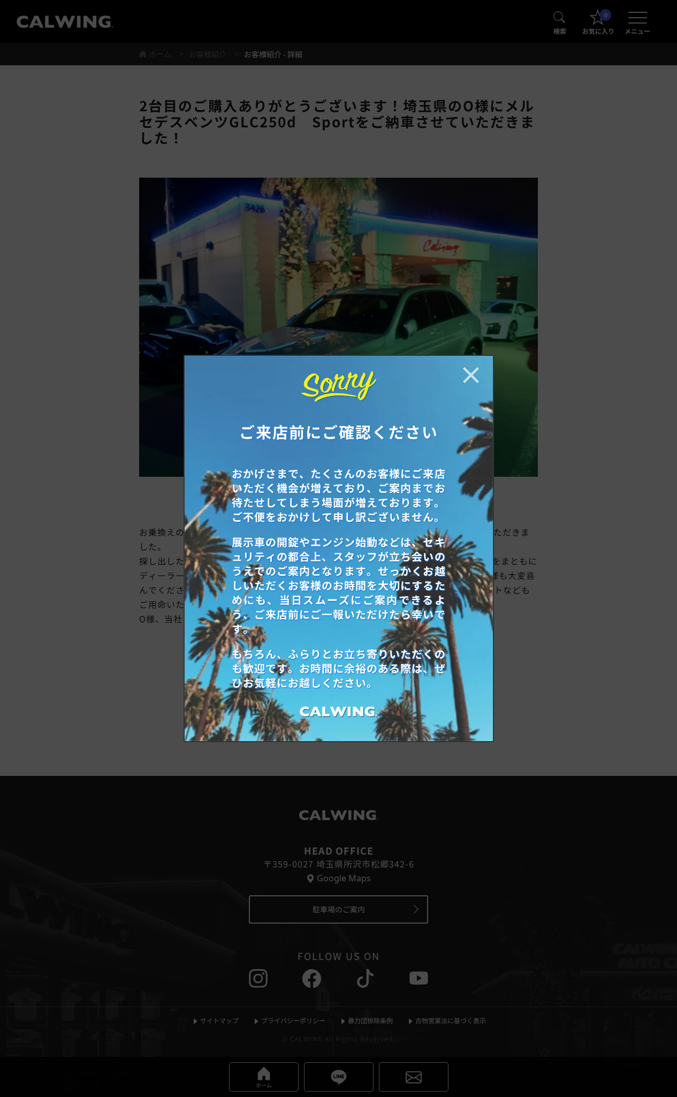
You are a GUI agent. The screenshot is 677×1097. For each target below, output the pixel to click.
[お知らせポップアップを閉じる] (471, 375)
